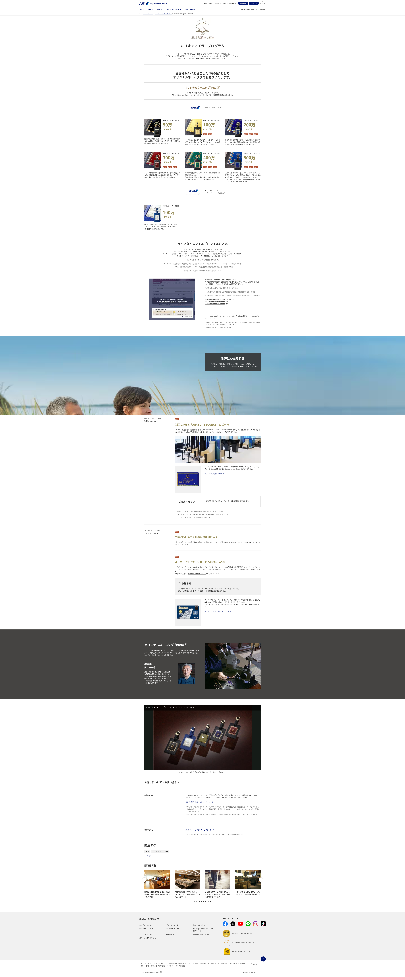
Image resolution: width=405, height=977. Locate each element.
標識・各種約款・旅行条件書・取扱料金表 (153, 966)
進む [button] (261, 880)
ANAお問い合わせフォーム (197, 574)
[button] (263, 3)
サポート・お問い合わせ (229, 3)
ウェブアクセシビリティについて (217, 963)
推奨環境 (203, 963)
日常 (147, 851)
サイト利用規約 (193, 963)
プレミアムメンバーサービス (163, 14)
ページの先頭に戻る (263, 958)
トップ (141, 9)
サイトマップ (233, 963)
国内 (149, 9)
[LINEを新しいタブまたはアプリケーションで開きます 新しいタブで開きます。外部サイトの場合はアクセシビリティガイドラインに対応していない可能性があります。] (248, 923)
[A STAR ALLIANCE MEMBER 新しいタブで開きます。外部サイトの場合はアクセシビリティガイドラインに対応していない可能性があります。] (151, 972)
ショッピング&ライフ (173, 9)
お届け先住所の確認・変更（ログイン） (198, 802)
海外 (158, 9)
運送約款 (242, 963)
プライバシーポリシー (147, 963)
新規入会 (243, 3)
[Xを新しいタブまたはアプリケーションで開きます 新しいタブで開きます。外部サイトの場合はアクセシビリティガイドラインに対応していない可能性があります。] (232, 923)
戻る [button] (144, 880)
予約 (217, 3)
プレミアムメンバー (160, 851)
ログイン (254, 3)
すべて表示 (147, 856)
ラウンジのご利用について (213, 474)
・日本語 (207, 3)
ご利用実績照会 (242, 316)
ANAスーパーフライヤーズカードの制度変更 (199, 591)
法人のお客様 (260, 9)
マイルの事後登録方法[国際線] (215, 304)
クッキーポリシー (161, 963)
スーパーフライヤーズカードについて (217, 611)
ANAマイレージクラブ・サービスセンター (199, 830)
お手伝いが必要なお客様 (247, 9)
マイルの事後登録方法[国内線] (215, 301)
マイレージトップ (148, 14)
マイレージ (189, 9)
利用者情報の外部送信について (177, 963)
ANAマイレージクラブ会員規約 (176, 966)
